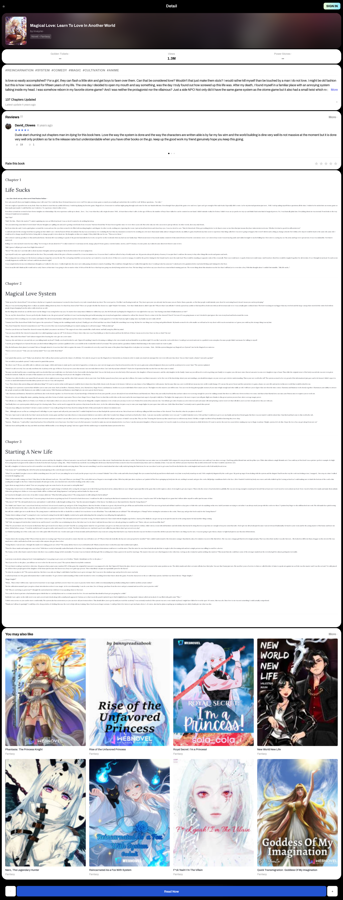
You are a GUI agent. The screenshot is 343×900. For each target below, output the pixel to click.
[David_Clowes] (8, 126)
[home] (4, 6)
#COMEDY (59, 70)
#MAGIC (75, 70)
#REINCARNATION (19, 70)
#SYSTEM (42, 70)
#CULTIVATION (94, 70)
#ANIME (113, 70)
